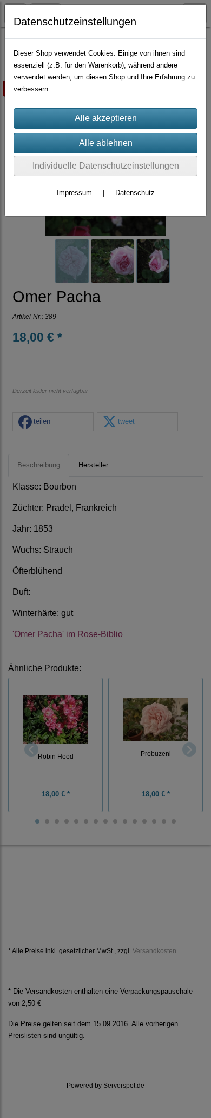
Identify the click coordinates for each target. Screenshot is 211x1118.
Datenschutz (135, 193)
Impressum (74, 193)
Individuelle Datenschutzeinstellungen (105, 165)
